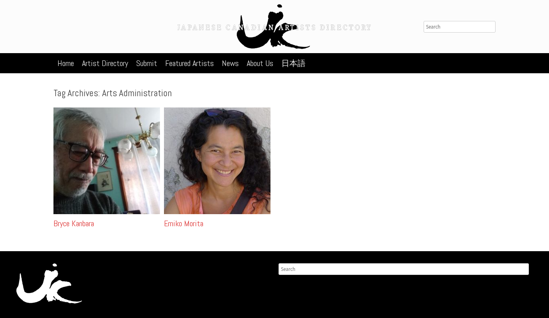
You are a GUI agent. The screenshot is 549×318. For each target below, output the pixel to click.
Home (65, 63)
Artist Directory (105, 63)
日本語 (293, 63)
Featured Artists (189, 63)
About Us (260, 63)
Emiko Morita (183, 223)
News (230, 63)
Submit (146, 63)
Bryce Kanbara (73, 223)
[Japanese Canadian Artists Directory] (274, 26)
